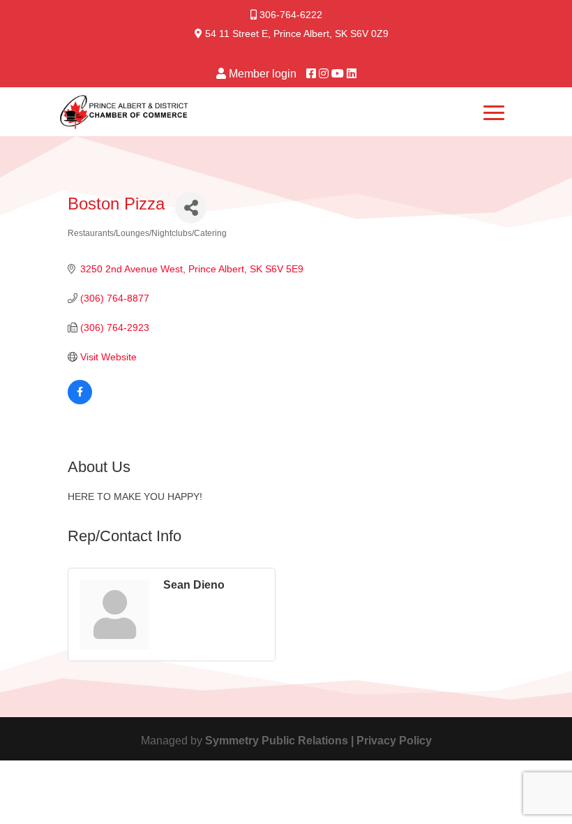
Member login (262, 74)
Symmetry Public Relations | (280, 740)
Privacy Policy (394, 740)
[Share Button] (190, 207)
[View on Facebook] (80, 400)
